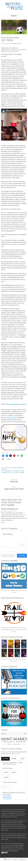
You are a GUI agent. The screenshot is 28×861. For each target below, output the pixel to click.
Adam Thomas (18, 843)
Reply (3, 522)
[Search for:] (14, 733)
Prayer (22, 472)
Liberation (5, 472)
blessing (8, 471)
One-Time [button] (5, 758)
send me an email (15, 753)
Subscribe (22, 555)
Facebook (10, 419)
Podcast (13, 467)
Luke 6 (16, 472)
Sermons (20, 467)
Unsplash (23, 404)
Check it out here (12, 417)
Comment (21, 545)
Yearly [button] (22, 758)
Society (4, 469)
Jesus (22, 471)
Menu (15, 15)
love (12, 472)
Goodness (16, 471)
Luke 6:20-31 (14, 51)
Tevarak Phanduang (13, 404)
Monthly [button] (14, 758)
